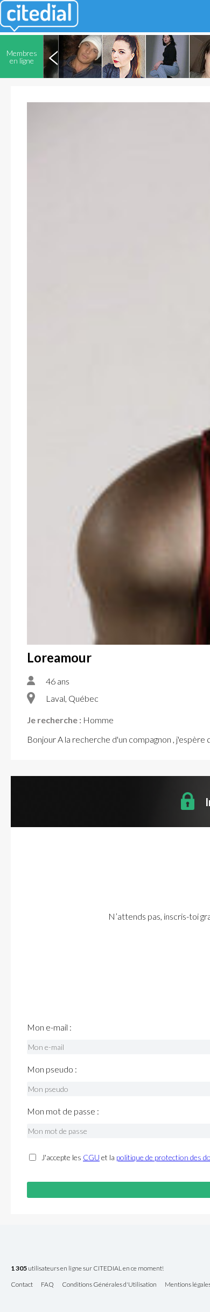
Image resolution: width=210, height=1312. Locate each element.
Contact (22, 1284)
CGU (91, 1157)
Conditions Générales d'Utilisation (109, 1284)
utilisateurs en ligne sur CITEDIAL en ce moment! (87, 1268)
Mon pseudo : (52, 1069)
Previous (53, 56)
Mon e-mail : (49, 1027)
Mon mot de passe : (63, 1111)
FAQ (47, 1284)
